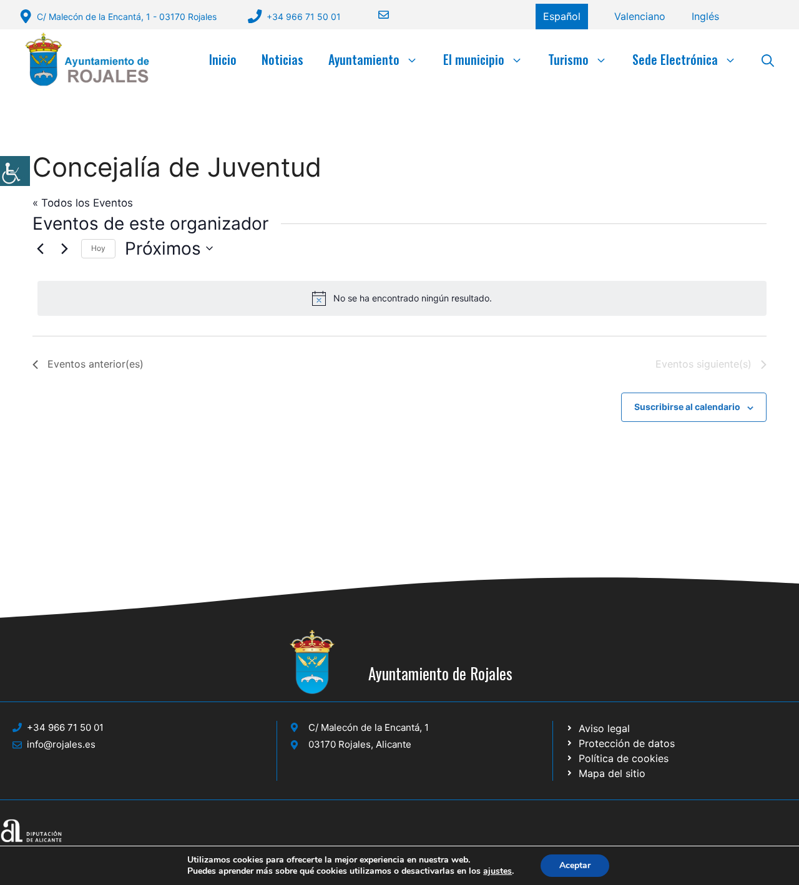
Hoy (98, 248)
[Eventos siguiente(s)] (64, 248)
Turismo (568, 59)
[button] (768, 59)
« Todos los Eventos (82, 203)
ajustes (497, 871)
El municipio (473, 59)
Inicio (223, 59)
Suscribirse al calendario (687, 406)
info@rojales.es (61, 744)
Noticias (282, 59)
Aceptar (575, 865)
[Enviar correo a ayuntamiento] (376, 14)
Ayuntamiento (364, 59)
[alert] (402, 298)
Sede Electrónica (675, 59)
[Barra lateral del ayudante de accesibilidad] (15, 171)
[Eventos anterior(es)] (39, 248)
